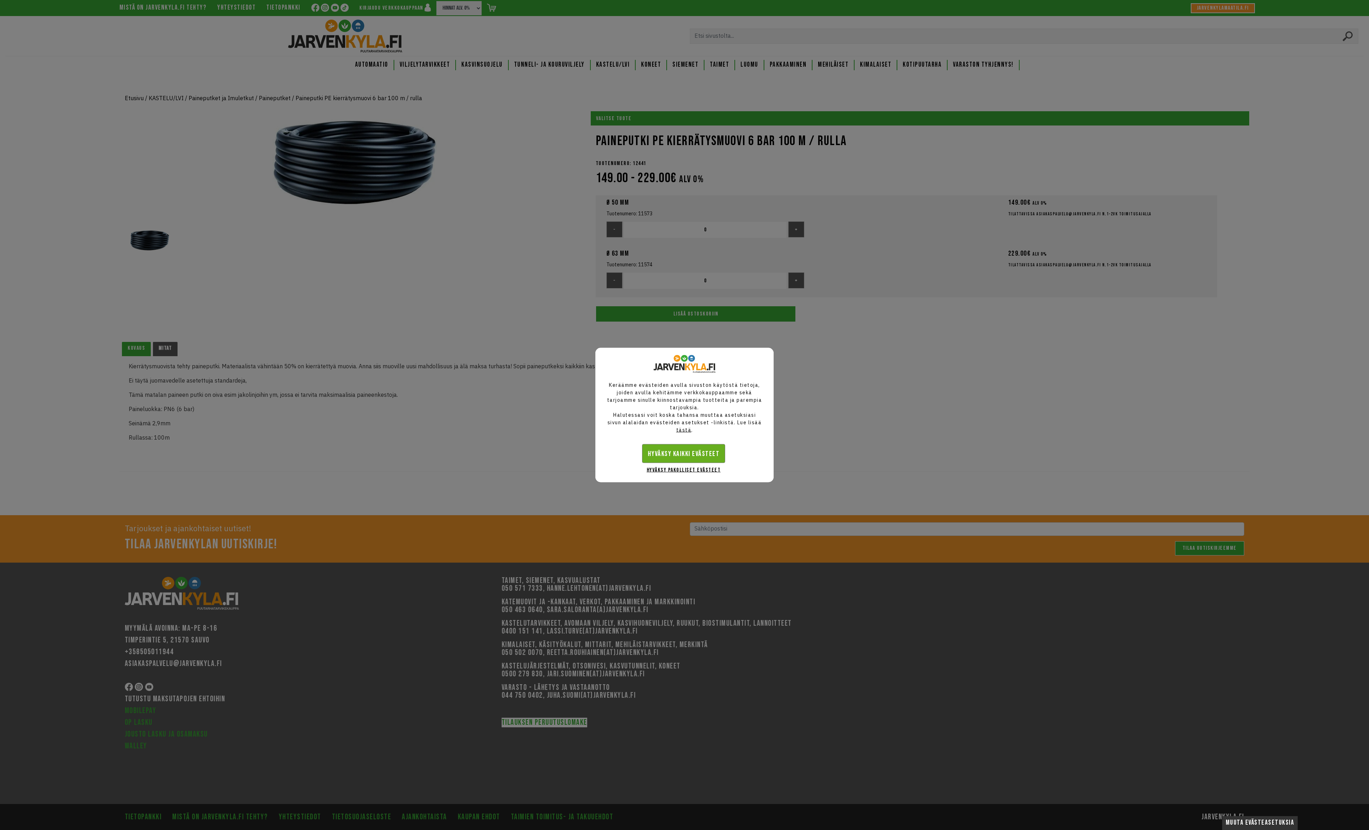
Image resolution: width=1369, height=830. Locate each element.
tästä (684, 430)
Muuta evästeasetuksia (1260, 823)
